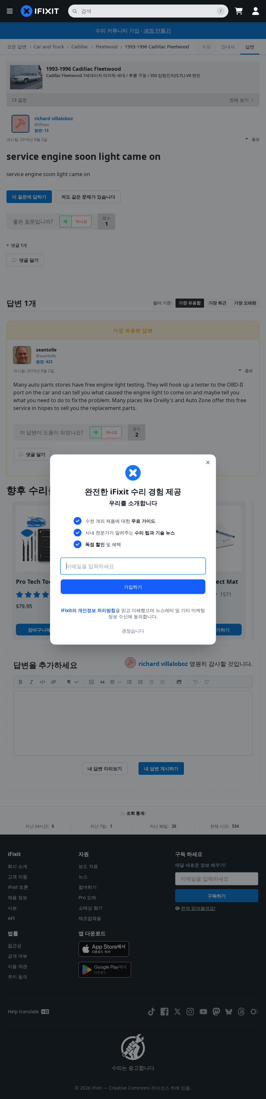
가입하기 (133, 586)
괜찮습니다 (133, 631)
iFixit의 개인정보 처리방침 (88, 610)
